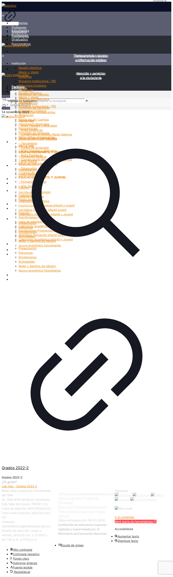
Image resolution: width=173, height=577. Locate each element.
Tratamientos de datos (90, 507)
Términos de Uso (69, 498)
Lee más (19, 486)
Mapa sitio (65, 507)
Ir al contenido (124, 517)
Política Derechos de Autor (76, 511)
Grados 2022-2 (20, 104)
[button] (136, 521)
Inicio (13, 100)
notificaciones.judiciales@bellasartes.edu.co (88, 493)
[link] (10, 14)
